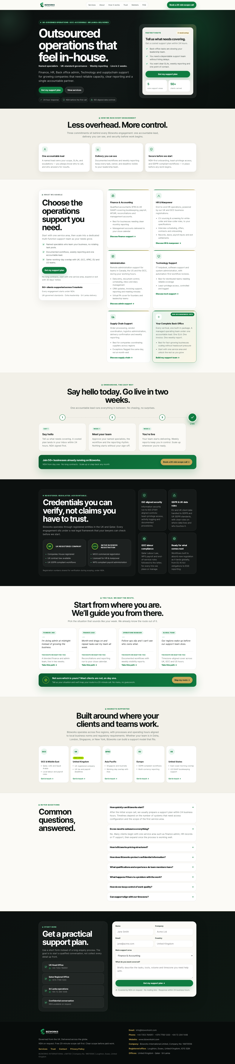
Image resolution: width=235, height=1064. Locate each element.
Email (117, 938)
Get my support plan (51, 90)
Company (159, 926)
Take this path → (49, 665)
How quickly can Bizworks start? (127, 807)
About (102, 5)
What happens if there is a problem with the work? (136, 877)
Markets (135, 5)
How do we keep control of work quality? (131, 886)
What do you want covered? (127, 962)
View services (74, 90)
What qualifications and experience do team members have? (141, 867)
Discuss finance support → (123, 236)
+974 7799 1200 (59, 980)
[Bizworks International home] (53, 4)
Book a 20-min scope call (182, 5)
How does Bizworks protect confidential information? (138, 857)
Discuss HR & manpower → (168, 243)
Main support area (123, 950)
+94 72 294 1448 (59, 992)
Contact (63, 1049)
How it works (114, 5)
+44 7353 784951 (60, 968)
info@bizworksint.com (146, 1030)
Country (158, 938)
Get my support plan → (154, 983)
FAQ (144, 5)
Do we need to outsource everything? (129, 829)
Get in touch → (47, 779)
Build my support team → (168, 357)
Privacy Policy (77, 1049)
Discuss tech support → (167, 294)
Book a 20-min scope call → (176, 462)
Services (92, 5)
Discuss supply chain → (121, 357)
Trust (125, 5)
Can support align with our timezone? (129, 896)
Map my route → (182, 680)
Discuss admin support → (122, 303)
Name (117, 926)
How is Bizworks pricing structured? (129, 847)
